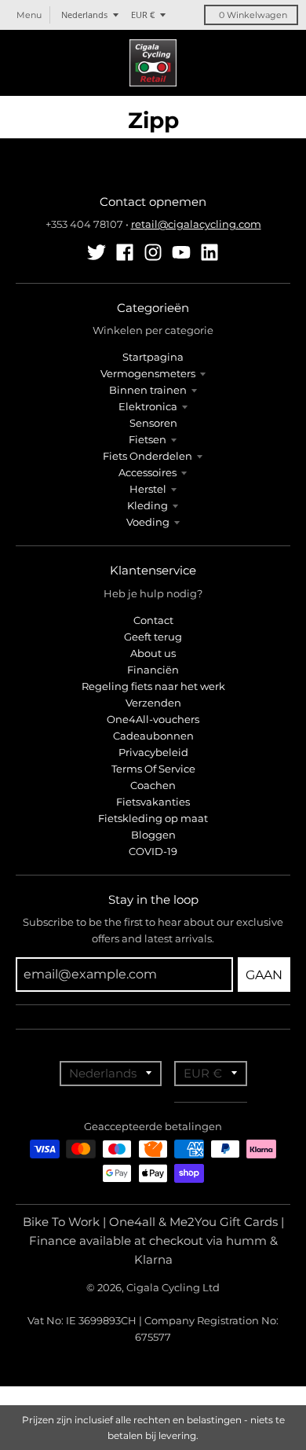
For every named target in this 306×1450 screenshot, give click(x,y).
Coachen (153, 785)
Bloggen (153, 834)
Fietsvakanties (153, 801)
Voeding (147, 522)
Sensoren (153, 423)
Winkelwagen (253, 14)
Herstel (147, 489)
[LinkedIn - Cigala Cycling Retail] (209, 252)
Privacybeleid (153, 752)
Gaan (264, 974)
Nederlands (84, 14)
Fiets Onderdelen (147, 456)
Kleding (147, 505)
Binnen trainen (148, 390)
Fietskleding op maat (153, 818)
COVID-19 (153, 851)
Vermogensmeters (147, 373)
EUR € (143, 14)
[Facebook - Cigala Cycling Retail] (124, 252)
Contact (153, 620)
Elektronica (147, 406)
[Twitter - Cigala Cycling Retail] (96, 252)
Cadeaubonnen (153, 735)
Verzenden (153, 702)
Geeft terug (153, 636)
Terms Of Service (153, 768)
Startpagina (153, 357)
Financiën (153, 669)
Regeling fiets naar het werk (153, 686)
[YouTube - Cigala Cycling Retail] (181, 252)
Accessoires (147, 472)
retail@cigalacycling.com (196, 224)
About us (153, 653)
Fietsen (147, 439)
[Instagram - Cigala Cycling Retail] (153, 252)
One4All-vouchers (153, 719)
